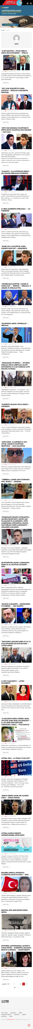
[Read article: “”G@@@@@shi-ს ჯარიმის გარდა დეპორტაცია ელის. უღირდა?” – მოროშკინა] (16, 491)
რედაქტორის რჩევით (6, 1014)
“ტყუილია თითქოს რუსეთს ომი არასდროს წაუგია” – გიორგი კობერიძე (15, 797)
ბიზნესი (20, 1012)
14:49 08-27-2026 (12, 191)
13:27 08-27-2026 (12, 464)
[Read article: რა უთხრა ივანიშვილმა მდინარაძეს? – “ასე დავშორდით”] (16, 220)
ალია (6, 71)
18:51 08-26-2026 (12, 776)
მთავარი (3, 30)
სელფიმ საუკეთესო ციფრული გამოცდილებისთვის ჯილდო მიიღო (13, 834)
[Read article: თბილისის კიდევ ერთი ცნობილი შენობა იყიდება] (16, 921)
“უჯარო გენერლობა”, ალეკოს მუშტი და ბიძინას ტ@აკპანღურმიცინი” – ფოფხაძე (14, 52)
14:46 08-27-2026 (12, 229)
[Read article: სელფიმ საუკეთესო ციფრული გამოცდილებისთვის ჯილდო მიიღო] (16, 844)
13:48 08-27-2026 (12, 387)
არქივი (11, 1016)
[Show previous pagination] (10, 984)
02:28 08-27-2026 (12, 545)
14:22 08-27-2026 (12, 306)
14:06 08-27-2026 (12, 343)
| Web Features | (10, 1019)
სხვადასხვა (4, 1016)
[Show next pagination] (18, 987)
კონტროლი (17, 1014)
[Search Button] (31, 3)
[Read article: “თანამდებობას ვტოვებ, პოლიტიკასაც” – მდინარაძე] (16, 335)
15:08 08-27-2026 (12, 71)
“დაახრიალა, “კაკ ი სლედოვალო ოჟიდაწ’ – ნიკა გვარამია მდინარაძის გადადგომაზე (15, 172)
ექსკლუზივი (13, 1012)
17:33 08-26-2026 (12, 816)
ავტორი (8, 30)
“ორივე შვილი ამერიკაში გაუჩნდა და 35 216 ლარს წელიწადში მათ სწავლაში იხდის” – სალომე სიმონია (16, 643)
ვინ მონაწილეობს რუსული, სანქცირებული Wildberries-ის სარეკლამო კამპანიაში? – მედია (15, 565)
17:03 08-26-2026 (12, 893)
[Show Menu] (27, 3)
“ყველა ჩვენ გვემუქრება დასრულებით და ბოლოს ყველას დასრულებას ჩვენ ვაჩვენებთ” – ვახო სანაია (16, 130)
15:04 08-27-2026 (12, 110)
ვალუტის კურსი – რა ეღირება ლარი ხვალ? (15, 758)
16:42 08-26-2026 (12, 968)
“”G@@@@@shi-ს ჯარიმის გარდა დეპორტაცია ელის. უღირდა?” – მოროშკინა (15, 480)
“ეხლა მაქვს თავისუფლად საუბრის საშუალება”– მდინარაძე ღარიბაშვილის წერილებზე (14, 90)
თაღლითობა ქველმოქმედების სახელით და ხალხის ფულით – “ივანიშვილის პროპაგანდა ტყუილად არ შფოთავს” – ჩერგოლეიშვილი (16, 948)
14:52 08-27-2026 (12, 150)
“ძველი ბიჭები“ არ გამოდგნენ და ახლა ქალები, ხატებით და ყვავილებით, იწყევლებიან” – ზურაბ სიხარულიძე (14, 444)
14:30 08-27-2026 (12, 266)
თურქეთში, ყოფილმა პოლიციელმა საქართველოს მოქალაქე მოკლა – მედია (15, 874)
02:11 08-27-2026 (12, 585)
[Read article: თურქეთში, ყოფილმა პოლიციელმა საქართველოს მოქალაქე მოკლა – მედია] (16, 884)
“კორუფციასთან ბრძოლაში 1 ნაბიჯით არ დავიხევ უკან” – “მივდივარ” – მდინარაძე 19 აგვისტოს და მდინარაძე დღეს (16, 286)
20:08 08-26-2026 (12, 664)
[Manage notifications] (29, 1025)
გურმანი (24, 1014)
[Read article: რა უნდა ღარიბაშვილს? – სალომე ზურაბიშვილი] (16, 692)
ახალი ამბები (4, 1012)
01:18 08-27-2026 (12, 624)
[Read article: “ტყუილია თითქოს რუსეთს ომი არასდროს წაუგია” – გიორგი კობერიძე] (16, 807)
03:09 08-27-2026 (12, 500)
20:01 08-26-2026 (12, 701)
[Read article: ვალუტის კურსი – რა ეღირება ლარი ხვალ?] (16, 767)
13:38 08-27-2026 (12, 424)
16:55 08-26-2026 (12, 930)
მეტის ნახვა (6, 82)
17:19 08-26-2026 (12, 853)
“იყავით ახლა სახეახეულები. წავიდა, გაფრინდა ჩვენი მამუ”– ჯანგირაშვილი (14, 247)
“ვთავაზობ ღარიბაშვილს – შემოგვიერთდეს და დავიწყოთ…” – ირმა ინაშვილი (15, 605)
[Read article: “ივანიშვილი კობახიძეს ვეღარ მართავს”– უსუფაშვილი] (16, 416)
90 (14, 987)
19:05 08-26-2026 (12, 743)
